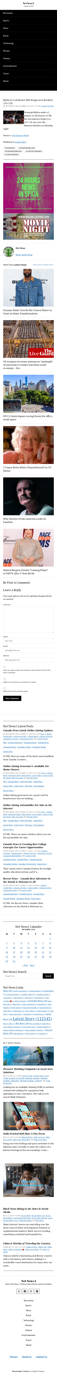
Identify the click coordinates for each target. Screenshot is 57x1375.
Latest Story (42, 739)
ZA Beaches (43, 1033)
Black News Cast (38, 1216)
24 (14, 956)
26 (28, 956)
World (5, 81)
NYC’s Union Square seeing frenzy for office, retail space (28, 417)
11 (21, 947)
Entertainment (10, 66)
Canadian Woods (26, 739)
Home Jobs (17, 1004)
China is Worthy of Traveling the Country (26, 1243)
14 (43, 947)
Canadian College (10, 739)
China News (39, 998)
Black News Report (39, 1218)
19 (28, 952)
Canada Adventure (15, 742)
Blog (42, 734)
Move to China (9, 1024)
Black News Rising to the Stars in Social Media (25, 1210)
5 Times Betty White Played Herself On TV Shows (27, 469)
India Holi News (45, 1008)
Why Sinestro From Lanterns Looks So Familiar (24, 520)
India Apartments (29, 1004)
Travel (6, 73)
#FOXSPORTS (10, 148)
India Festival (17, 1008)
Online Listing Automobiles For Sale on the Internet (27, 806)
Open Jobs (46, 1024)
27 (35, 956)
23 (7, 956)
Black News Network (22, 1218)
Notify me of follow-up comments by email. (19, 682)
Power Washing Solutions (12, 1027)
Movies (6, 50)
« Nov (25, 965)
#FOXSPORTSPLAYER (27, 148)
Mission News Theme (20, 1371)
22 (50, 952)
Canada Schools (45, 736)
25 (21, 956)
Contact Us (41, 1356)
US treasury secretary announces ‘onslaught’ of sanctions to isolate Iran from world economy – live (28, 365)
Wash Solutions (19, 1033)
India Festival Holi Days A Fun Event (24, 1133)
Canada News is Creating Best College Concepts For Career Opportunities (24, 845)
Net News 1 (28, 3)
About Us (27, 1356)
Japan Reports (39, 1014)
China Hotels (18, 998)
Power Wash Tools (30, 1027)
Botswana (8, 13)
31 (14, 961)
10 (14, 947)
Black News (26, 1216)
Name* (5, 637)
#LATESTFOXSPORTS (34, 151)
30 (7, 961)
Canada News (32, 736)
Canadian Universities (12, 856)
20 (35, 952)
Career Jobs (8, 998)
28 (43, 956)
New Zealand (17, 778)
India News (26, 776)
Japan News (28, 1014)
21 (43, 952)
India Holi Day (39, 1137)
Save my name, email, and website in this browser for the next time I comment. (26, 671)
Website (6, 656)
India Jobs (8, 1011)
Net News (7, 778)
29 (50, 956)
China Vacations (21, 1001)
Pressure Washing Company (35, 1030)
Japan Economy (43, 1011)
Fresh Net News (14, 776)
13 (35, 947)
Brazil (5, 35)
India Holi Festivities (31, 1008)
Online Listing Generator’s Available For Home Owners (26, 767)
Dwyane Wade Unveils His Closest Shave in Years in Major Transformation (27, 311)
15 (50, 947)
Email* (5, 646)
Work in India (31, 1033)
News (5, 28)
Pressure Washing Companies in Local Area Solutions (28, 1070)
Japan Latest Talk (16, 1014)
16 (7, 952)
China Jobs (29, 998)
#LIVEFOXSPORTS (11, 155)
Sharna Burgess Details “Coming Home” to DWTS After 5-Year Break (25, 571)
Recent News (32, 778)
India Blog (42, 1004)
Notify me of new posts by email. (15, 691)
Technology (8, 43)
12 (28, 947)
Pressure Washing (44, 1027)
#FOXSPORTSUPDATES (13, 151)
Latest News (36, 776)
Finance (6, 58)
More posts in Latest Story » (43, 265)
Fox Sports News (20, 135)
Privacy (14, 1356)
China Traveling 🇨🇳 (16, 1249)
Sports (6, 20)
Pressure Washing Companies (13, 1030)
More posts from (24, 254)
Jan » (32, 965)
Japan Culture (30, 1011)
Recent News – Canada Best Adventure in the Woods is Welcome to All (26, 880)
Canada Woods (45, 888)
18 (21, 952)
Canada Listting (19, 736)
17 (14, 952)
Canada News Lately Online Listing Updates (28, 730)
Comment (7, 605)
